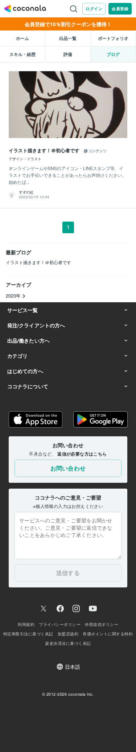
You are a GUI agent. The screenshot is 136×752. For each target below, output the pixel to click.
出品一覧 (68, 38)
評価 (67, 54)
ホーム (22, 38)
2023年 (14, 295)
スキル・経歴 (22, 54)
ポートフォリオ (113, 38)
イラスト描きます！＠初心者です (38, 262)
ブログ (113, 54)
